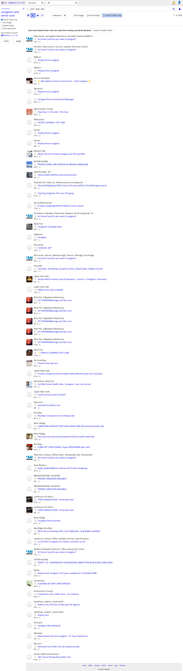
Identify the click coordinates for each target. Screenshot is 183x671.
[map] (42, 15)
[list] (28, 15)
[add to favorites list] (35, 39)
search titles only (10, 19)
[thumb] (33, 15)
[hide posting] (39, 42)
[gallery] (37, 15)
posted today (8, 25)
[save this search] (179, 9)
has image (7, 22)
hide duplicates (9, 28)
